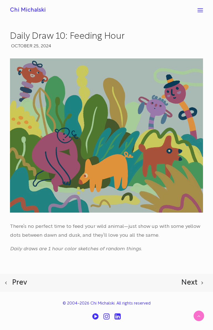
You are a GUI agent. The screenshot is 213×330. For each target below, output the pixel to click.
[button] (200, 10)
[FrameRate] (95, 318)
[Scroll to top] (199, 315)
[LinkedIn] (118, 318)
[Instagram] (106, 318)
